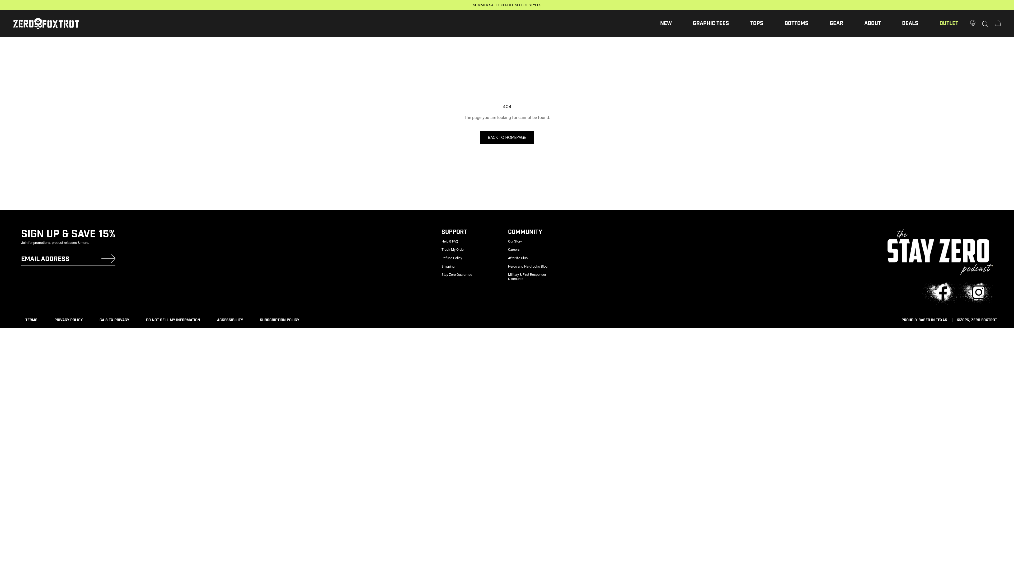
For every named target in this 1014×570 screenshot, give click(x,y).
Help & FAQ (450, 241)
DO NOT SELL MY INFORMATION (173, 320)
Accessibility (230, 320)
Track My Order (453, 249)
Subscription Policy (279, 320)
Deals (910, 23)
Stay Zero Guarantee (457, 275)
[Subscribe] (108, 259)
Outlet (949, 23)
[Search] (985, 23)
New (666, 23)
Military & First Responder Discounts (527, 277)
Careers (514, 249)
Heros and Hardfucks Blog (527, 266)
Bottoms (797, 23)
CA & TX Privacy (114, 320)
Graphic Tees (711, 23)
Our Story (515, 241)
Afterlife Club (518, 258)
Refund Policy (452, 258)
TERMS (31, 320)
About (872, 23)
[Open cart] (998, 24)
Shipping (448, 266)
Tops (756, 23)
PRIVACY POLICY (68, 320)
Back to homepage (507, 137)
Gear (836, 23)
